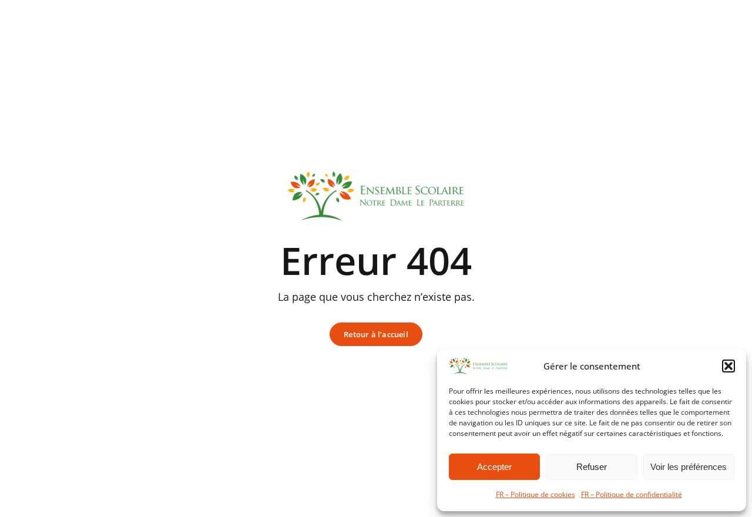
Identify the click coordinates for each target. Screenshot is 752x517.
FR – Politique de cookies (535, 494)
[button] (728, 366)
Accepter (494, 467)
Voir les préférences (688, 467)
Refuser (591, 467)
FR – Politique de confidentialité (631, 494)
